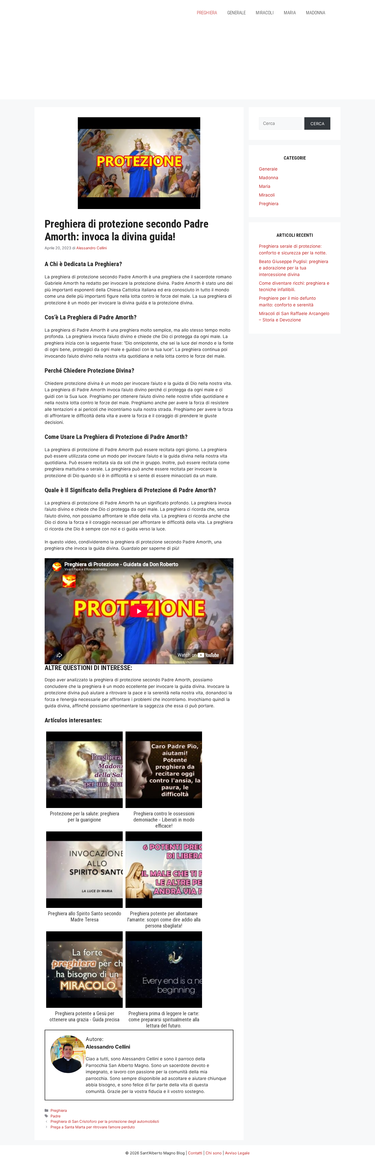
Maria (290, 12)
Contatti (195, 1153)
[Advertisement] (187, 63)
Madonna (315, 12)
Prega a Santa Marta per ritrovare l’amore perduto (93, 1127)
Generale (236, 12)
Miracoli (265, 12)
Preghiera (207, 12)
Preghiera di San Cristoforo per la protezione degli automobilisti (105, 1121)
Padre (55, 1116)
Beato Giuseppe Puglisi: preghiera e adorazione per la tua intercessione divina (293, 268)
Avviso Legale (237, 1153)
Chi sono (214, 1153)
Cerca (317, 123)
